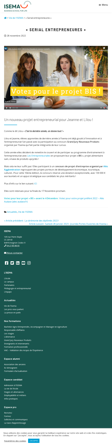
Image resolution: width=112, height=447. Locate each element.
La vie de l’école (11, 388)
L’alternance (9, 336)
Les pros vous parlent (14, 309)
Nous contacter (14, 252)
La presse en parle (12, 312)
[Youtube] (23, 262)
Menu (105, 4)
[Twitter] (12, 262)
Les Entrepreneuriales (38, 155)
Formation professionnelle (16, 347)
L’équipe (8, 291)
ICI (35, 183)
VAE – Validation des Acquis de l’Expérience (23, 350)
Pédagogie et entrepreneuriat (17, 288)
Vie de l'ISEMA (25, 211)
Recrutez (8, 412)
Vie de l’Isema (10, 306)
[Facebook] (6, 262)
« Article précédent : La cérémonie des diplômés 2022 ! (31, 220)
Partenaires (9, 285)
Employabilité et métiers (15, 395)
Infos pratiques (11, 398)
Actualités (12, 211)
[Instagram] (29, 262)
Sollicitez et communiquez (16, 419)
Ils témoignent (10, 367)
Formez (7, 416)
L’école (7, 278)
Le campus (9, 281)
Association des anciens (15, 364)
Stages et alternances (14, 392)
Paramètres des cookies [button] (15, 441)
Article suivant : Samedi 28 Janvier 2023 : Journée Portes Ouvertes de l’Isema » (68, 223)
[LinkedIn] (17, 262)
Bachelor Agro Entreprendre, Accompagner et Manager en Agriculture (35, 326)
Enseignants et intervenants (16, 343)
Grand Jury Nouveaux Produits (17, 340)
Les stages (9, 333)
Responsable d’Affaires (14, 330)
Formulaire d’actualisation (15, 371)
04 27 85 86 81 (13, 245)
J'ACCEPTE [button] (34, 440)
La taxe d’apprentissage (15, 423)
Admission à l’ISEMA (13, 385)
